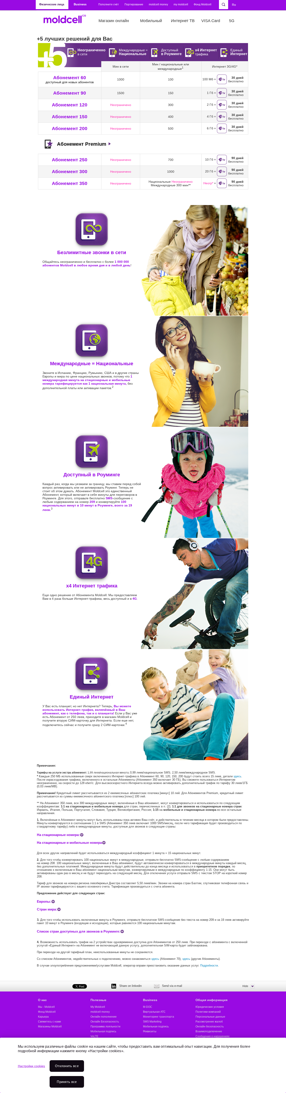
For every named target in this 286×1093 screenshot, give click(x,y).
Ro (234, 4)
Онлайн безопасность (210, 1026)
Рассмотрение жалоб (209, 1021)
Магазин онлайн (114, 21)
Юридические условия (210, 1006)
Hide (245, 986)
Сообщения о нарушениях (212, 1036)
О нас (42, 1000)
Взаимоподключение (209, 1031)
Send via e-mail (172, 985)
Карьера (43, 1016)
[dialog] (143, 1065)
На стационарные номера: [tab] (58, 835)
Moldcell (67, 21)
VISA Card (210, 21)
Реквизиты (149, 1031)
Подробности (209, 965)
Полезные (98, 1000)
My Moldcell (97, 1006)
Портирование (133, 4)
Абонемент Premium (81, 144)
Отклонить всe (67, 1066)
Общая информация (211, 1000)
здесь (237, 776)
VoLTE (94, 1036)
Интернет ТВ (183, 21)
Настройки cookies (31, 1066)
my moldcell (181, 4)
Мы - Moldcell (46, 1006)
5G (231, 21)
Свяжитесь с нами (49, 1021)
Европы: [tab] (44, 901)
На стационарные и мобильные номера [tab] (69, 842)
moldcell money (158, 4)
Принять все (67, 1082)
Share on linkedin (130, 985)
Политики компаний (208, 1011)
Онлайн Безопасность (104, 1021)
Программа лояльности (105, 1026)
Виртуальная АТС (154, 1011)
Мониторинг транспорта (158, 1016)
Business (150, 1000)
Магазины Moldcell (50, 1026)
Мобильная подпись (103, 1031)
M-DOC (147, 1006)
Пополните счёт (108, 4)
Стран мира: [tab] (47, 909)
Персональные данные (210, 1016)
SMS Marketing (152, 1021)
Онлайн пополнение (103, 1016)
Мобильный (151, 21)
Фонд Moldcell (202, 4)
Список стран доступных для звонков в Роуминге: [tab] (78, 931)
